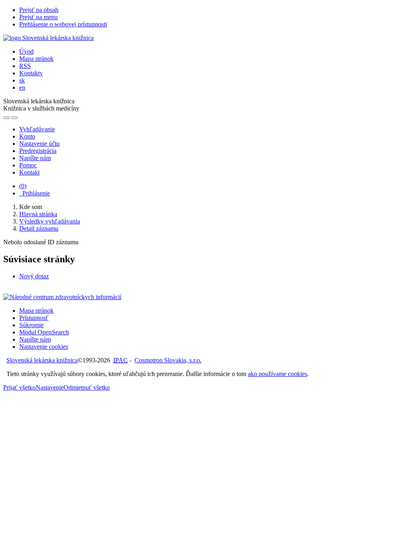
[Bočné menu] (6, 118)
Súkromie (31, 325)
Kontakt (29, 172)
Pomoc (28, 165)
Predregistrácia (37, 150)
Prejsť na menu (38, 17)
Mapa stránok (36, 58)
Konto (27, 136)
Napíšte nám (35, 158)
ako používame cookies (277, 373)
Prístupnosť (33, 317)
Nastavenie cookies (43, 346)
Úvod (26, 51)
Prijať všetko (19, 387)
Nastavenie (50, 387)
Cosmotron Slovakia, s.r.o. (168, 360)
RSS (25, 65)
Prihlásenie (34, 193)
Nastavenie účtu (39, 143)
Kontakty (31, 73)
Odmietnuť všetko (87, 387)
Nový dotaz (34, 276)
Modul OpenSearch (44, 332)
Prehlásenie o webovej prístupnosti (63, 24)
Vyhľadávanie (37, 129)
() (22, 186)
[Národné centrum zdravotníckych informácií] (62, 297)
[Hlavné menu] (14, 118)
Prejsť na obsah (38, 9)
